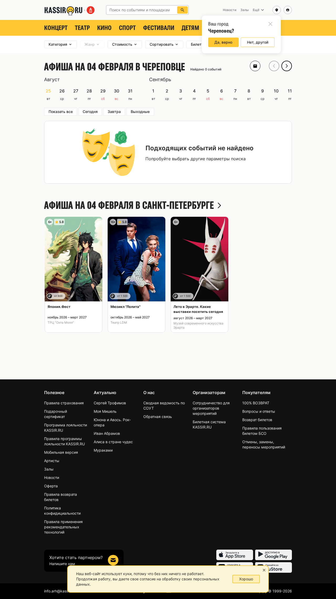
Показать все (61, 111)
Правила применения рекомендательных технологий (63, 526)
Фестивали (158, 28)
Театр (82, 28)
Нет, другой (257, 42)
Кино (104, 28)
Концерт (55, 28)
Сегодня (90, 111)
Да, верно (223, 42)
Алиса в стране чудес (113, 442)
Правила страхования (64, 403)
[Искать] (182, 10)
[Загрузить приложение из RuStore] (273, 567)
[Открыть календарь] (255, 66)
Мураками (103, 450)
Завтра (114, 111)
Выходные (140, 111)
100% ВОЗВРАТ (255, 403)
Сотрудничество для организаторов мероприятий (211, 408)
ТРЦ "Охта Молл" (61, 322)
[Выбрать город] (276, 10)
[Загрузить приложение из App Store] (234, 555)
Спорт (127, 28)
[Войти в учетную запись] (288, 10)
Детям (190, 28)
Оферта (51, 486)
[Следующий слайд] (286, 66)
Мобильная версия (61, 452)
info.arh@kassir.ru (59, 591)
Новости (51, 477)
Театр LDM (119, 322)
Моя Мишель (105, 411)
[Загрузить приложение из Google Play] (273, 555)
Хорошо (246, 579)
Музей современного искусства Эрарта (198, 325)
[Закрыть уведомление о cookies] (264, 570)
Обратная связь (157, 416)
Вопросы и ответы (258, 411)
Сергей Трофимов (110, 403)
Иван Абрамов (107, 433)
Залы (49, 469)
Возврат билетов (257, 419)
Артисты (51, 460)
